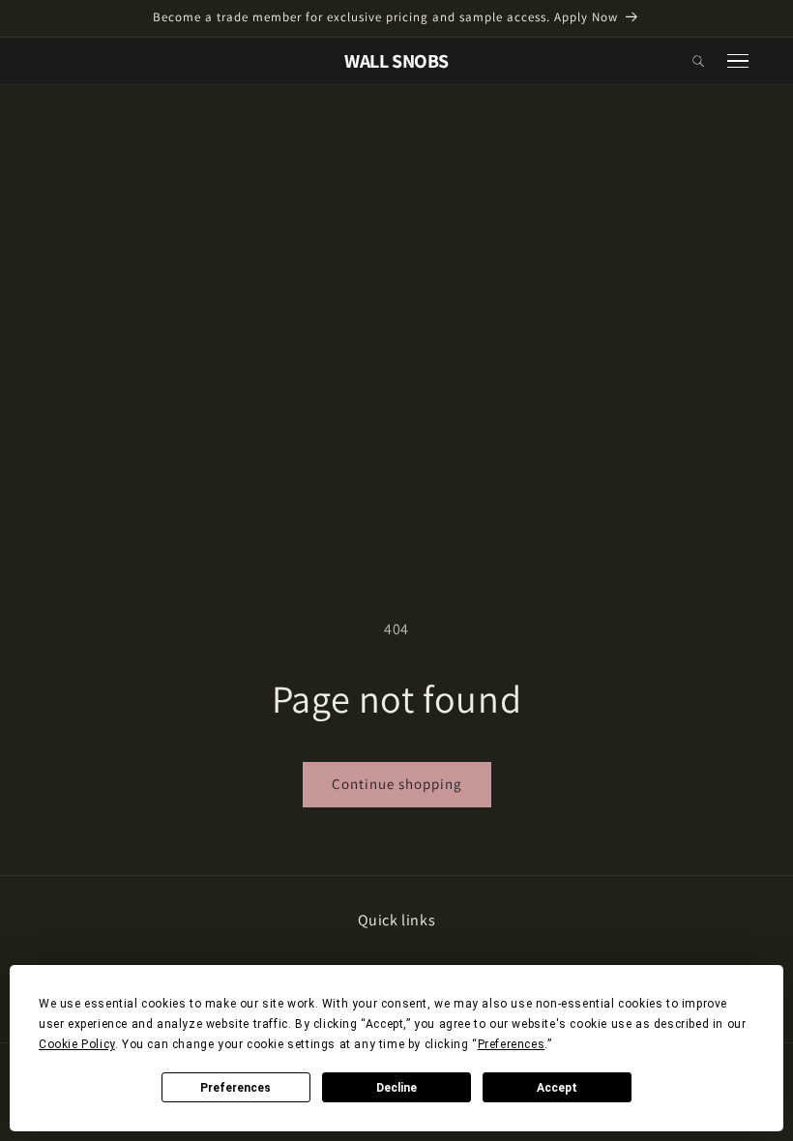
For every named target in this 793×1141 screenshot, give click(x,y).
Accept (557, 1088)
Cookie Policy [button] (77, 1044)
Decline (396, 1088)
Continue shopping (397, 784)
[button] (699, 61)
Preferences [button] (511, 1044)
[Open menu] (737, 61)
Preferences (235, 1088)
